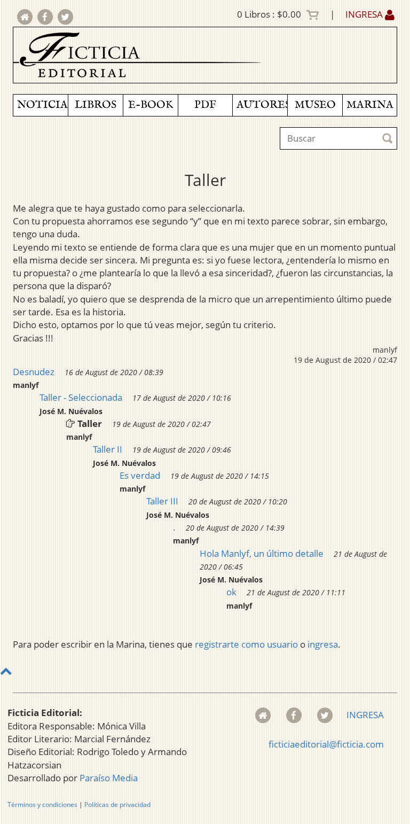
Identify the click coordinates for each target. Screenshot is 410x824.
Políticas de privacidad (117, 804)
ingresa (323, 644)
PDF (205, 105)
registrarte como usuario (246, 644)
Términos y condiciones (42, 804)
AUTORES (261, 105)
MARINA (369, 105)
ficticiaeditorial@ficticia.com (326, 744)
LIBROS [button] (95, 105)
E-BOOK (150, 105)
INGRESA (365, 14)
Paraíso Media (109, 778)
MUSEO (315, 105)
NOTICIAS (42, 105)
